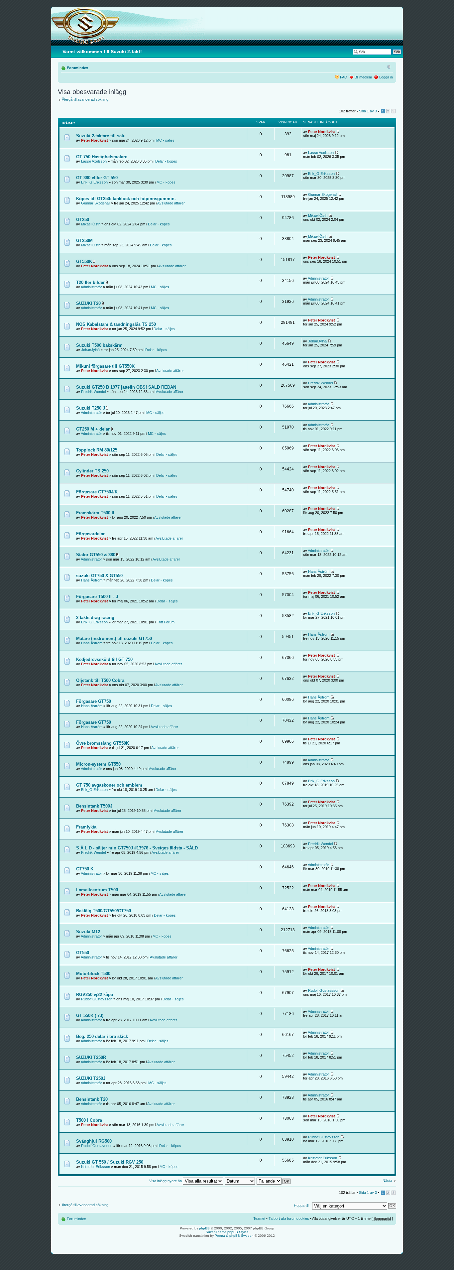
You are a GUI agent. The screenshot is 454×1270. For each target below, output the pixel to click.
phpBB (204, 1228)
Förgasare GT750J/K (97, 491)
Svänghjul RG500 (94, 1141)
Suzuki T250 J (90, 408)
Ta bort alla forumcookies (289, 1218)
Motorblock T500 (93, 973)
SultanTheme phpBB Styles (227, 1232)
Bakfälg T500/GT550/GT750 (103, 910)
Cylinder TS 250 (92, 470)
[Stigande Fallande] (274, 1181)
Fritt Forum (165, 622)
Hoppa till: (301, 1205)
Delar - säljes (164, 329)
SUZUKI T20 (88, 303)
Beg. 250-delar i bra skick (102, 1036)
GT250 (82, 219)
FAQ (343, 77)
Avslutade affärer (171, 203)
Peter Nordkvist (94, 140)
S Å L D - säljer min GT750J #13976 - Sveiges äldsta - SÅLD (137, 847)
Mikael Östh (90, 224)
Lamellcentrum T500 (97, 889)
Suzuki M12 (88, 931)
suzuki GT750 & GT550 (99, 575)
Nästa (387, 1181)
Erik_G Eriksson (94, 182)
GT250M (84, 240)
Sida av (368, 111)
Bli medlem (363, 77)
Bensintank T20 (92, 1099)
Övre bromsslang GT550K (102, 743)
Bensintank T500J (94, 806)
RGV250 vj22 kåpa (94, 994)
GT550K (84, 261)
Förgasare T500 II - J (97, 596)
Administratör (91, 287)
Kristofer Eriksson (95, 1167)
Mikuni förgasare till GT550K (105, 366)
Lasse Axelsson (94, 161)
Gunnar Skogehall (95, 203)
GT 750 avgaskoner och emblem (109, 785)
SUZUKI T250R (91, 1057)
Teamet (259, 1218)
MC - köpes (166, 182)
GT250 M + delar (93, 429)
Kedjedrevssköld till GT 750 (104, 659)
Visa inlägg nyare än (166, 1181)
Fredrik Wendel (93, 392)
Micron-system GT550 (98, 764)
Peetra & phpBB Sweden (234, 1235)
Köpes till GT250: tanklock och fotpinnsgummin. (126, 198)
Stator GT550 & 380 (95, 554)
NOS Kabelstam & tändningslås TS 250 (116, 324)
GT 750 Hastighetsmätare (101, 156)
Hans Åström (91, 580)
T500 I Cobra (89, 1120)
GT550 (82, 952)
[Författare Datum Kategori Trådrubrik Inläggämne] (240, 1181)
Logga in (386, 77)
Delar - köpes (166, 161)
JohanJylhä (90, 350)
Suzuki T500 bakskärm (99, 345)
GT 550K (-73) (89, 1015)
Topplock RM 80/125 (96, 449)
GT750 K (84, 868)
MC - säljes (165, 140)
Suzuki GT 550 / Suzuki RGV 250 (109, 1162)
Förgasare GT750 (93, 701)
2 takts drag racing (95, 617)
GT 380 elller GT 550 (97, 177)
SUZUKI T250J (90, 1078)
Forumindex (77, 68)
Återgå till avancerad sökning (85, 99)
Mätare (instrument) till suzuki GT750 (114, 638)
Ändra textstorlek (388, 66)
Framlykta (86, 827)
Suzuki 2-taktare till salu (101, 135)
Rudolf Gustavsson (96, 999)
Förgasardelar (90, 533)
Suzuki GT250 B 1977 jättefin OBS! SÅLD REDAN (126, 387)
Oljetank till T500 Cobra (100, 680)
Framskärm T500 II (95, 512)
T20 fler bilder (90, 282)
